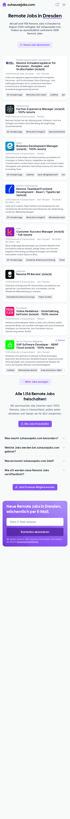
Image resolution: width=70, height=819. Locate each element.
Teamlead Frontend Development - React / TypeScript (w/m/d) (38, 192)
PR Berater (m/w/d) (34, 274)
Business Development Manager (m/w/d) (37, 147)
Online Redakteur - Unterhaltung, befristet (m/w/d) (37, 312)
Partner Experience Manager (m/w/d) (40, 110)
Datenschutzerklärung (27, 542)
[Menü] (64, 4)
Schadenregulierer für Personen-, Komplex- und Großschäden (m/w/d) (36, 66)
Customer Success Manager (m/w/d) (40, 233)
